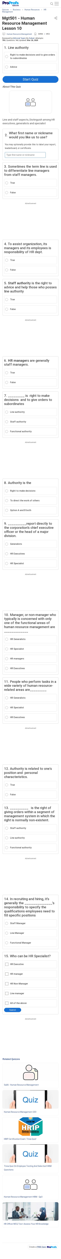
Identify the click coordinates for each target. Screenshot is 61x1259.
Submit (12, 1010)
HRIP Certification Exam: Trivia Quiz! (20, 1139)
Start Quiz (30, 79)
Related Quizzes (11, 1059)
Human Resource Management (19, 34)
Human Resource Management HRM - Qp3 (23, 1197)
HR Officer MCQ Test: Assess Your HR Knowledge (26, 1224)
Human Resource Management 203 (20, 1112)
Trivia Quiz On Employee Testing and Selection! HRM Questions (27, 1168)
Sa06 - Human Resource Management (21, 1085)
